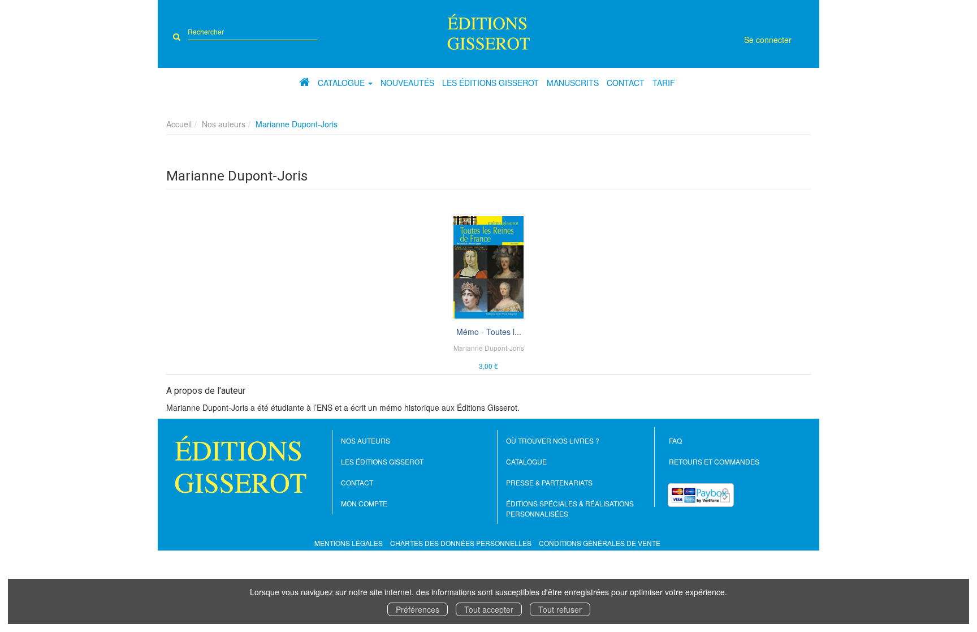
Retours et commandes (714, 461)
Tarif (663, 82)
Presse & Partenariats (549, 482)
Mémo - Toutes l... (488, 331)
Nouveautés (407, 82)
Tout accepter (488, 609)
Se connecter (768, 39)
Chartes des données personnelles (460, 543)
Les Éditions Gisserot (490, 82)
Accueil (179, 124)
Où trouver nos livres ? (552, 440)
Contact (626, 82)
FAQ (675, 440)
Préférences (417, 609)
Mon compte (364, 503)
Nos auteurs (223, 124)
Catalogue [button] (342, 82)
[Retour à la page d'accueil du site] (488, 31)
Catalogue (526, 461)
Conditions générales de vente (599, 543)
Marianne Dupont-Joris (488, 347)
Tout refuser (560, 609)
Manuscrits (573, 82)
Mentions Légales (348, 543)
